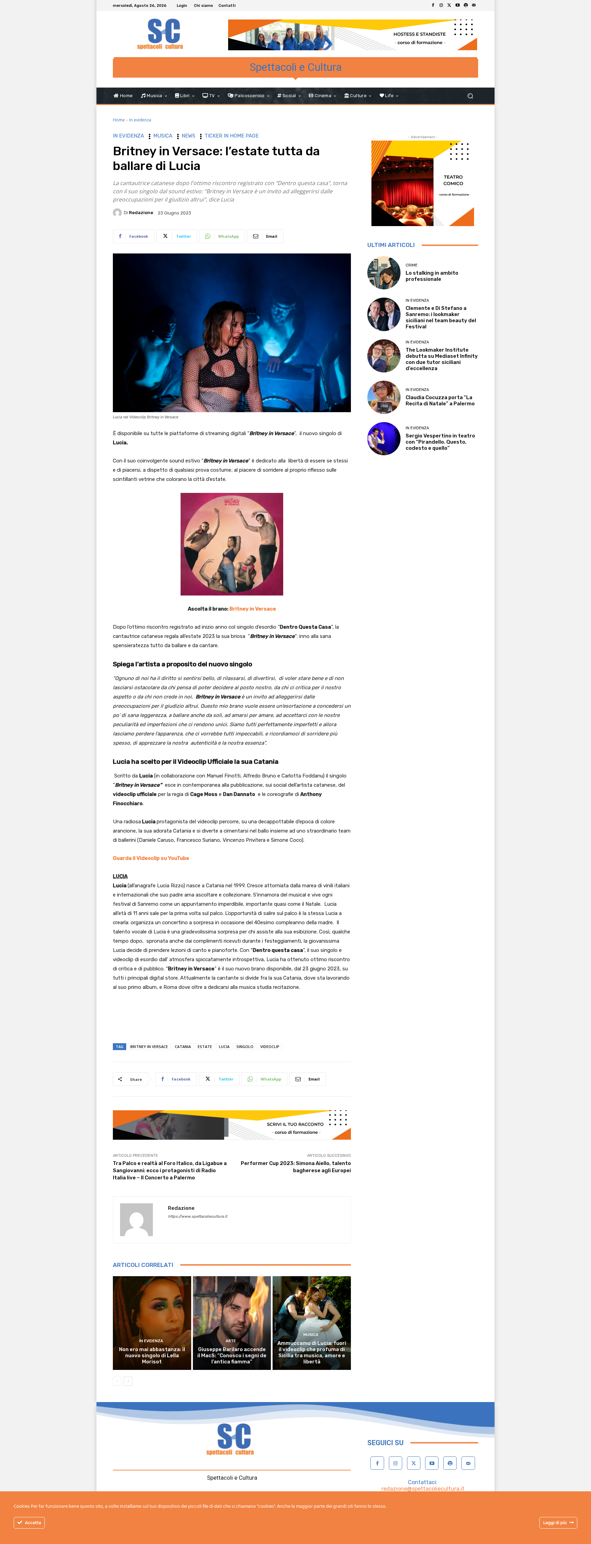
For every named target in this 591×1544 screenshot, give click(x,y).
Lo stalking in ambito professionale (432, 276)
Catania (183, 1046)
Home (119, 120)
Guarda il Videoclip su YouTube (151, 858)
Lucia (224, 1046)
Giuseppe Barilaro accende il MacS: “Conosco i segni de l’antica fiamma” (231, 1355)
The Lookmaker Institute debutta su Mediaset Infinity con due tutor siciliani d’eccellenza (442, 359)
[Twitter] (449, 5)
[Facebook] (433, 5)
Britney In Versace (149, 1046)
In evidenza (140, 120)
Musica (162, 136)
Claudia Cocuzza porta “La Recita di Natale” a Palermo (440, 400)
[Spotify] (466, 5)
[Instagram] (441, 5)
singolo (244, 1046)
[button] (470, 96)
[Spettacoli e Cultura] (162, 34)
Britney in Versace (252, 609)
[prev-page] (117, 1381)
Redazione (141, 212)
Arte (231, 1341)
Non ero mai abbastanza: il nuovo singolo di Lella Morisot (152, 1355)
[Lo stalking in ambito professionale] (383, 272)
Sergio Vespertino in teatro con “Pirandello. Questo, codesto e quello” (440, 442)
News (188, 136)
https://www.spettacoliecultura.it (197, 1216)
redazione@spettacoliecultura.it (422, 1489)
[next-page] (128, 1381)
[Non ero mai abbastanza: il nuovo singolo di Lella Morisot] (152, 1323)
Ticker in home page (232, 136)
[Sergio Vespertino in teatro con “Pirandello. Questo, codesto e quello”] (383, 438)
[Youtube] (458, 5)
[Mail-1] (474, 5)
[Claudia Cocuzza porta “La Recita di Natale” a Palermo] (383, 397)
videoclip (269, 1046)
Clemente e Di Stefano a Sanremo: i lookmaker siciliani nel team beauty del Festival (441, 317)
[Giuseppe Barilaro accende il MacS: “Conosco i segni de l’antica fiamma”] (232, 1323)
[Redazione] (118, 212)
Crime (412, 265)
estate (205, 1046)
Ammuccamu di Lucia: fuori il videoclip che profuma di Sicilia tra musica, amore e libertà (311, 1352)
